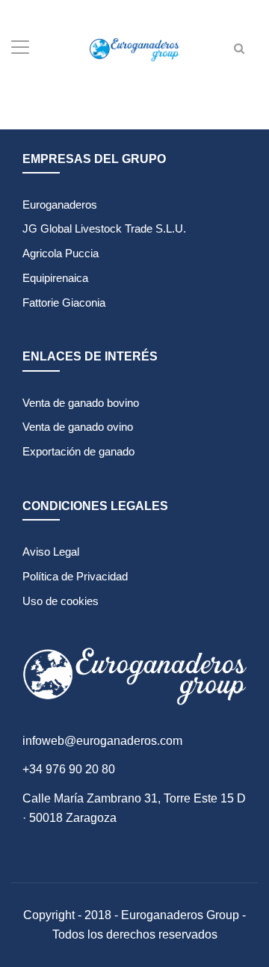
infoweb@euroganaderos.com (102, 740)
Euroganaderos (59, 204)
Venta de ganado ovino (77, 426)
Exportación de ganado (78, 451)
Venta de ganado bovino (80, 402)
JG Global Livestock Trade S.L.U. (104, 228)
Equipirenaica (55, 277)
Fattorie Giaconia (63, 302)
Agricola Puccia (60, 253)
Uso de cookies (60, 601)
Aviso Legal (50, 551)
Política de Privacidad (75, 576)
